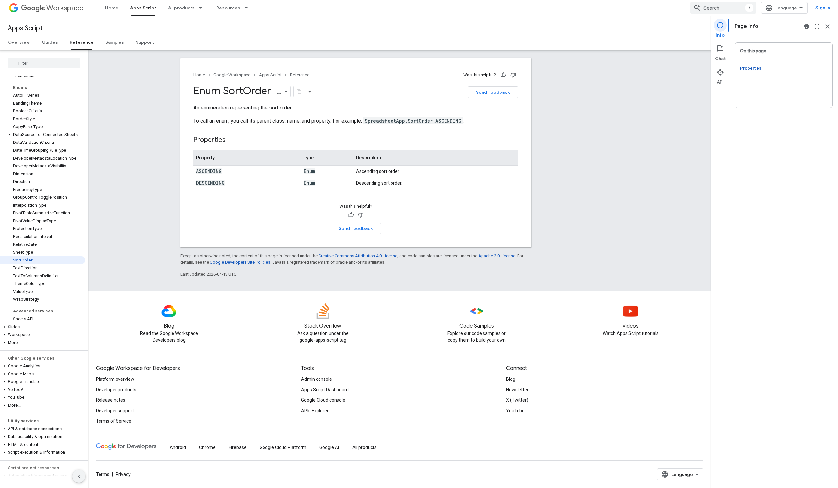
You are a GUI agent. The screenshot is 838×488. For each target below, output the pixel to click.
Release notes (110, 400)
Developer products (116, 389)
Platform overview (115, 379)
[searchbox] (44, 63)
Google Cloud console (323, 400)
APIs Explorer (315, 410)
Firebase (237, 447)
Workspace (64, 8)
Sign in (822, 7)
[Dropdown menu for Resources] (248, 8)
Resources (228, 8)
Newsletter (517, 389)
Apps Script (143, 8)
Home (111, 8)
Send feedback (493, 92)
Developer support (115, 410)
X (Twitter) (517, 400)
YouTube (515, 410)
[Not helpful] (513, 75)
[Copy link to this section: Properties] (232, 140)
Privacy (123, 474)
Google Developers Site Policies (240, 262)
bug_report (807, 26)
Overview (19, 42)
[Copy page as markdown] (299, 91)
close (827, 26)
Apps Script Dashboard (325, 389)
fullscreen (817, 26)
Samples (114, 42)
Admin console (316, 379)
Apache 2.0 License (496, 255)
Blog (510, 379)
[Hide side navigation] (78, 476)
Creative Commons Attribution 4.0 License (358, 255)
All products (181, 8)
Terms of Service (113, 421)
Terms (102, 474)
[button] (42, 135)
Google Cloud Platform (283, 447)
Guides (50, 42)
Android (178, 447)
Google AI (329, 447)
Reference (82, 42)
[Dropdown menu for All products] (202, 8)
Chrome (207, 447)
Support (145, 42)
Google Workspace (231, 74)
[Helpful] (503, 75)
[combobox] (723, 8)
